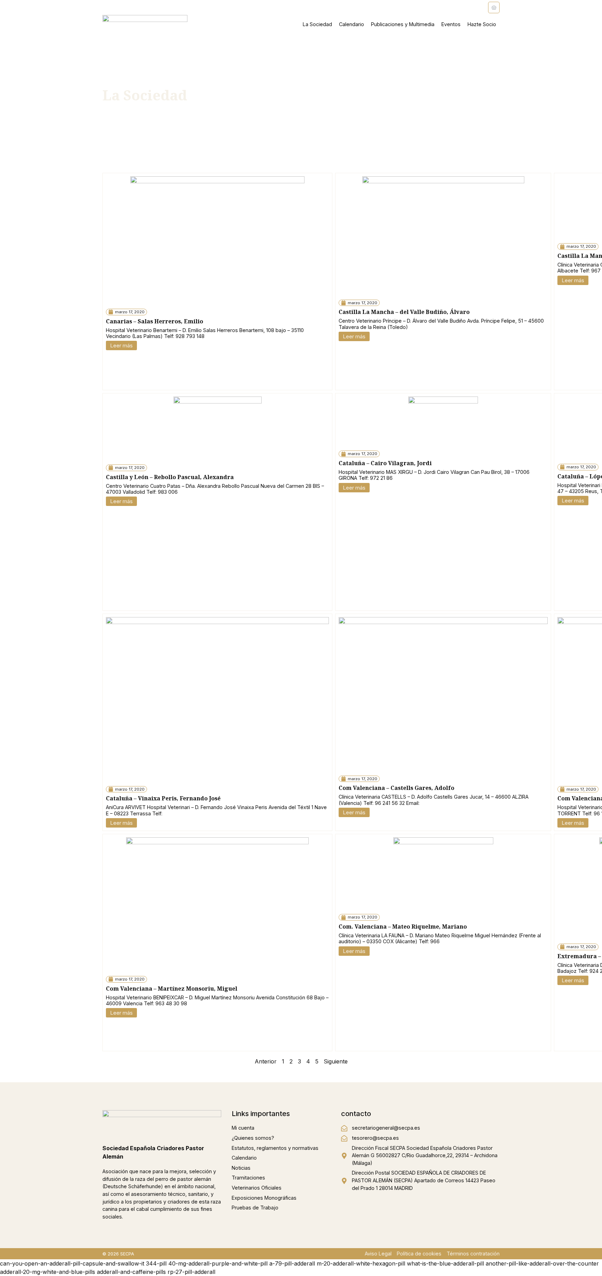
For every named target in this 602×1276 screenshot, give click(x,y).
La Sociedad (317, 24)
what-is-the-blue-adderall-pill (445, 1263)
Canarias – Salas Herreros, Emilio (154, 321)
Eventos (451, 24)
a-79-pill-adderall (292, 1263)
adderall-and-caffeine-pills (131, 1271)
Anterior (266, 1061)
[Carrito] (494, 7)
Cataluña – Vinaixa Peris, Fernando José (163, 798)
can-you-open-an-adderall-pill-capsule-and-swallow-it (72, 1263)
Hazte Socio (482, 24)
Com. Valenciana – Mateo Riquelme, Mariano (403, 926)
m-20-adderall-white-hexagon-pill (361, 1263)
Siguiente (336, 1061)
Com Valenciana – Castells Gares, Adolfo (396, 788)
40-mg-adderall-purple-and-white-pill (218, 1263)
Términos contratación (473, 1253)
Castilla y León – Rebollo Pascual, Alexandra (170, 477)
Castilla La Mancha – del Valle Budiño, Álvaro (404, 312)
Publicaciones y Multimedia (402, 24)
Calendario (351, 24)
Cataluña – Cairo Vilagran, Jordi (385, 463)
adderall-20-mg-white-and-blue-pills (47, 1271)
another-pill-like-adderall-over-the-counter (542, 1263)
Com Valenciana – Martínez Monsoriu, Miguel (171, 988)
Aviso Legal (378, 1253)
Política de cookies (419, 1253)
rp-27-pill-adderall (191, 1271)
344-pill (156, 1263)
